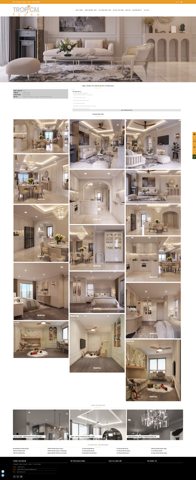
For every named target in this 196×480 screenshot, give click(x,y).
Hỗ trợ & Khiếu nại (194, 151)
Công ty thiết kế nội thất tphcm (89, 453)
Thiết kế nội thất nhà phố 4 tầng (81, 100)
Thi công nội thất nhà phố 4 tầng (159, 453)
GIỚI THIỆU (79, 10)
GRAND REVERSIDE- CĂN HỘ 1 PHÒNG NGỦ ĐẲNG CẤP (142, 436)
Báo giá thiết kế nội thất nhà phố (81, 109)
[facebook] (176, 2)
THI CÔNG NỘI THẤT (104, 10)
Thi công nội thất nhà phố (79, 97)
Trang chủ (16, 76)
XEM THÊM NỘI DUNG (126, 110)
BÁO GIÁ (128, 10)
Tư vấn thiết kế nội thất (78, 103)
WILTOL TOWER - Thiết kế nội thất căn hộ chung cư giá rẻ (28, 436)
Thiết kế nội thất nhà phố (19, 450)
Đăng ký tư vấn (194, 137)
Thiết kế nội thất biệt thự (19, 453)
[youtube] (182, 2)
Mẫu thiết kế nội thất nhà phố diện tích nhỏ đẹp (84, 106)
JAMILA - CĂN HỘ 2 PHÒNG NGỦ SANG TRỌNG (83, 436)
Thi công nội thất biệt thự (88, 448)
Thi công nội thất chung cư (122, 453)
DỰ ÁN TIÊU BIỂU (118, 10)
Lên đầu (194, 156)
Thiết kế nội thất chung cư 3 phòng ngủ (57, 450)
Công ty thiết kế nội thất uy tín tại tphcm (82, 94)
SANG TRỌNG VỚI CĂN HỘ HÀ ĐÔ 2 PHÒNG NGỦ (35, 76)
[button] (96, 437)
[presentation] (13, 421)
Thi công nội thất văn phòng (123, 450)
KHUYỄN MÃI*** (137, 10)
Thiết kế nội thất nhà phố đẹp (80, 93)
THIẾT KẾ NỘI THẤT (90, 10)
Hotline (194, 143)
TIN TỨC (146, 10)
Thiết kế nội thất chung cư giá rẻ (55, 448)
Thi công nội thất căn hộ (122, 448)
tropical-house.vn (21, 472)
